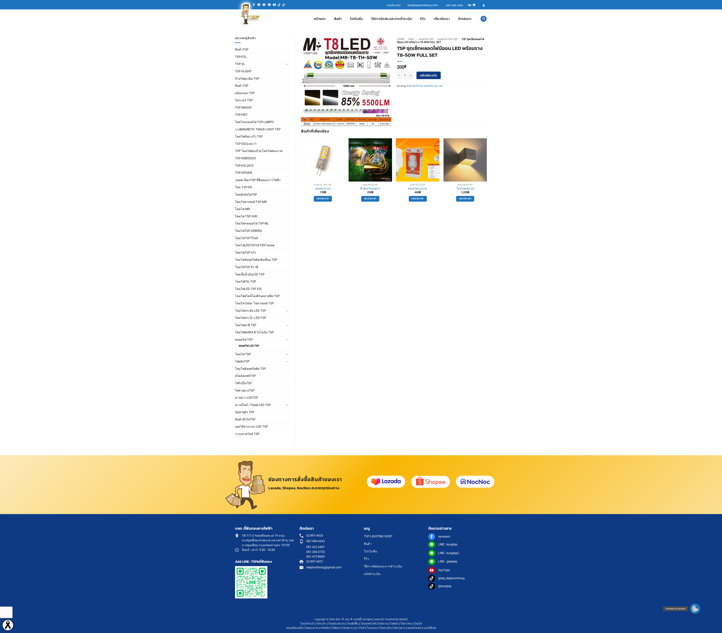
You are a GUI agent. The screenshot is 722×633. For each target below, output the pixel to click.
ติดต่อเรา (464, 18)
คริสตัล (325, 628)
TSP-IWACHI (243, 107)
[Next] (487, 173)
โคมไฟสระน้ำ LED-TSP (250, 318)
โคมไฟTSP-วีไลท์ (246, 238)
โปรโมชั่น (356, 18)
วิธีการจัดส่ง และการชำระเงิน (391, 18)
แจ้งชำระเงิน (393, 5)
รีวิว (422, 18)
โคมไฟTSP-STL (245, 252)
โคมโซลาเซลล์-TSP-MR (251, 202)
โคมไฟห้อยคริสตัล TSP (250, 369)
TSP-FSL (241, 57)
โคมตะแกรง (311, 628)
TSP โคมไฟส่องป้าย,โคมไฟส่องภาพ (258, 151)
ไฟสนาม (383, 623)
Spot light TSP (244, 412)
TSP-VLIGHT (243, 71)
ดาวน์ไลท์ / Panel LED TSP (253, 405)
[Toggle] (287, 64)
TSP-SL (240, 64)
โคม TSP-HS (243, 187)
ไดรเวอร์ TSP (244, 100)
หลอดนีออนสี (294, 628)
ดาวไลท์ (359, 628)
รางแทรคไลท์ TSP (247, 434)
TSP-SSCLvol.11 (246, 144)
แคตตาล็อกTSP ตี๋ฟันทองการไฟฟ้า (258, 180)
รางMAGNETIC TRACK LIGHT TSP (258, 129)
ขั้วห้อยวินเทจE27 (370, 188)
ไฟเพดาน (347, 628)
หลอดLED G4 (323, 188)
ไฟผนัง (394, 623)
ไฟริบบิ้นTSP (243, 383)
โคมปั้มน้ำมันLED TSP (250, 274)
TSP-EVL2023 (244, 165)
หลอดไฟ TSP (244, 339)
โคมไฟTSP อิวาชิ (246, 267)
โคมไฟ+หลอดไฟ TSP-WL (252, 223)
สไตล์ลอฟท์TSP (245, 376)
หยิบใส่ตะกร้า (428, 75)
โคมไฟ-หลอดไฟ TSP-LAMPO (254, 122)
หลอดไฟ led (414, 628)
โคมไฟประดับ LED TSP (250, 310)
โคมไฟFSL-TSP (245, 281)
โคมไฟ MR (242, 209)
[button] (471, 5)
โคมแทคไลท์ (368, 623)
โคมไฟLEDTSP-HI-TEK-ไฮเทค (255, 245)
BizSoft (403, 619)
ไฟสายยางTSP (244, 390)
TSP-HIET (241, 114)
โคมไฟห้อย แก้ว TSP (249, 136)
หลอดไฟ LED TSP (249, 345)
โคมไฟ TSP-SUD (246, 216)
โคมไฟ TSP (243, 354)
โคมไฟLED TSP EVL (248, 289)
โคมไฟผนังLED (465, 188)
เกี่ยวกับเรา (442, 18)
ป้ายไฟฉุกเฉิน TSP (247, 78)
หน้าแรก (319, 18)
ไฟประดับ (385, 628)
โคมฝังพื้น (352, 623)
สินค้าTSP (241, 49)
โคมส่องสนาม (336, 623)
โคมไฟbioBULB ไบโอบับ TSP (254, 332)
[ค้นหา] (484, 19)
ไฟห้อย (335, 628)
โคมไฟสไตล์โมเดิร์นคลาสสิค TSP (257, 296)
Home (400, 39)
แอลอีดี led (430, 628)
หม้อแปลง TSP (245, 93)
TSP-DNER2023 (245, 158)
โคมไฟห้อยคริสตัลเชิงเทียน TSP (256, 260)
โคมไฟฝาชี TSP (245, 325)
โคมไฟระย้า (307, 623)
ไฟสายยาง (399, 628)
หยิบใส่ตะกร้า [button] (323, 198)
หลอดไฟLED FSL (418, 188)
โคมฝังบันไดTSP (246, 194)
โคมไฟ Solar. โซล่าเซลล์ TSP (254, 303)
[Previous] (301, 173)
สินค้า (338, 18)
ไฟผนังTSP (242, 361)
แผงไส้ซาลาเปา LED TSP (251, 426)
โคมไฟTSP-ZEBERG (248, 231)
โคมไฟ (418, 623)
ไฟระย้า (321, 623)
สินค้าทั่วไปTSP (245, 419)
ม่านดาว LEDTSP (246, 397)
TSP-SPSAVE (243, 173)
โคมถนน (372, 628)
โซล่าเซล (405, 623)
